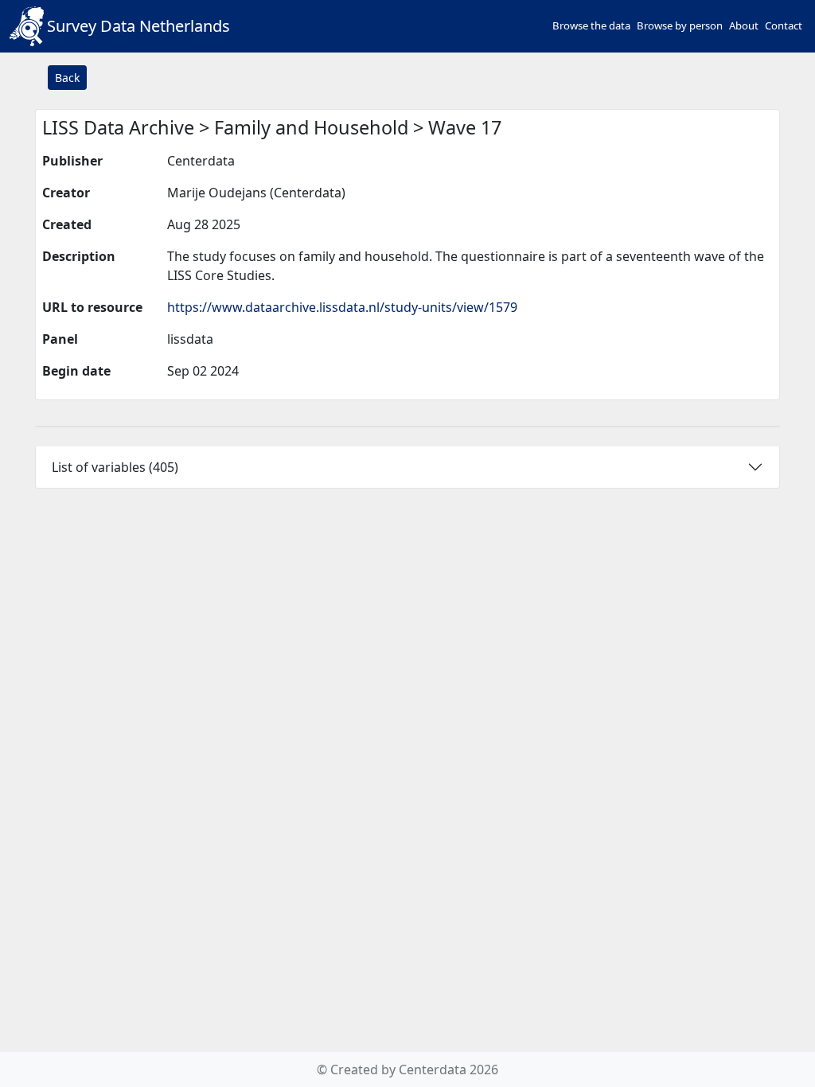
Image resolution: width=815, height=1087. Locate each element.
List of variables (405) (115, 467)
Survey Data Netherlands (138, 26)
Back (67, 77)
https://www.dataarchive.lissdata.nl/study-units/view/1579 (342, 307)
